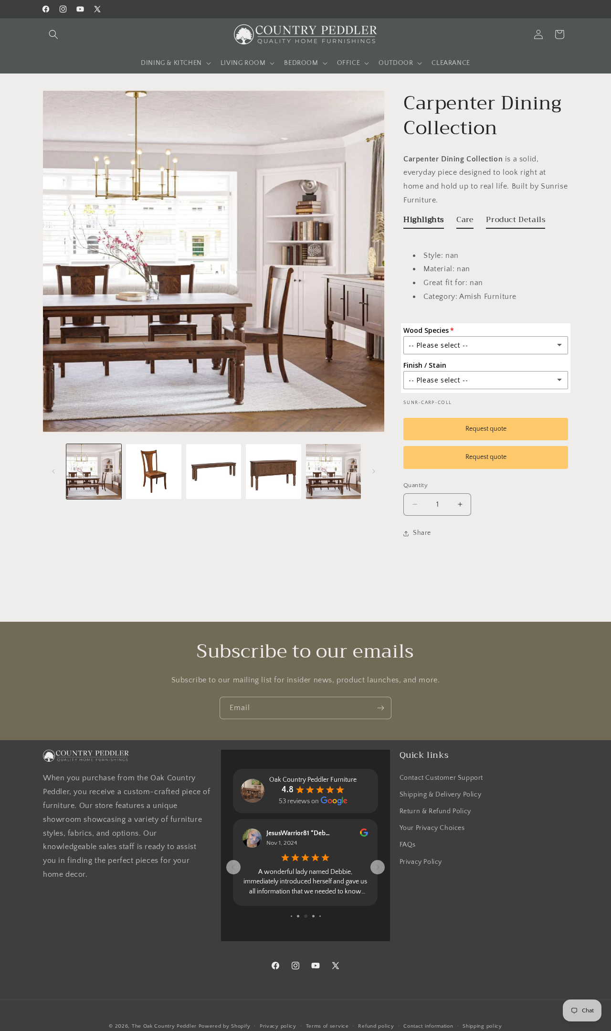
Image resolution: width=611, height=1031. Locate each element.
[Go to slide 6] (313, 916)
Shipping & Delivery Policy (441, 794)
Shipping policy (482, 1026)
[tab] (423, 222)
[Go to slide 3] (291, 916)
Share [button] (422, 533)
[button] (53, 34)
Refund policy (376, 1026)
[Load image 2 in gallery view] (153, 471)
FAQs (408, 845)
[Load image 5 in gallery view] (333, 471)
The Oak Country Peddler (164, 1026)
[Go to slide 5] (305, 916)
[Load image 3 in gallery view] (213, 471)
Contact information (428, 1026)
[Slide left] (53, 471)
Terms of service (327, 1026)
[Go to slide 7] (320, 916)
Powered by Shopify (225, 1026)
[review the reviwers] (364, 835)
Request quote (485, 429)
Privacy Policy (421, 861)
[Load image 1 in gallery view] (93, 471)
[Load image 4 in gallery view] (273, 471)
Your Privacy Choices (432, 828)
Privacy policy (278, 1026)
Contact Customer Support (441, 777)
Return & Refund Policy (435, 811)
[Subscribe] (380, 708)
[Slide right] (373, 471)
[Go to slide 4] (298, 916)
